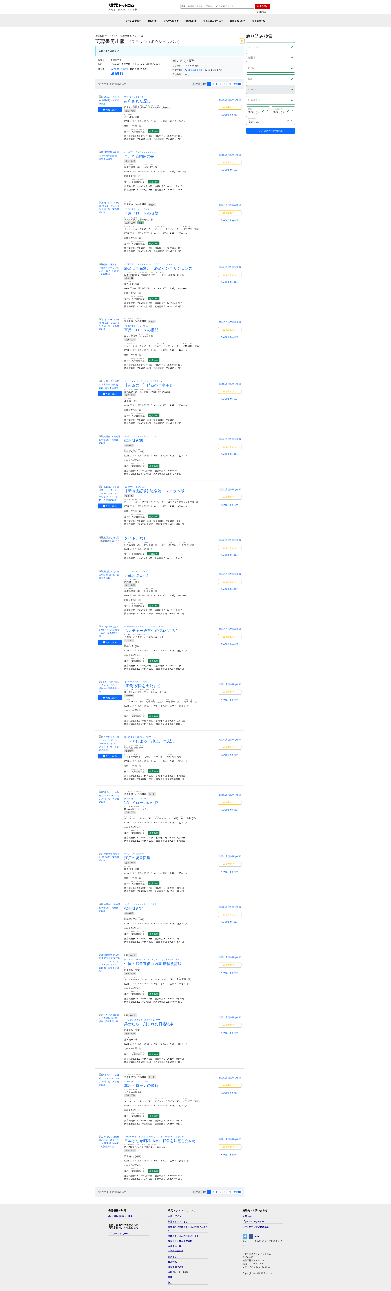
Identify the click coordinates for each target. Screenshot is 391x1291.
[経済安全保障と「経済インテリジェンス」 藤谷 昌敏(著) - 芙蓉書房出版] (110, 269)
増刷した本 (191, 21)
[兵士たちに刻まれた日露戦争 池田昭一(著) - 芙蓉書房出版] (110, 1018)
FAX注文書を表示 (229, 114)
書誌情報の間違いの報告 (120, 1216)
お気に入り (231, 107)
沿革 (170, 1277)
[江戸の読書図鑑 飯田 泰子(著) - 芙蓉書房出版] (110, 857)
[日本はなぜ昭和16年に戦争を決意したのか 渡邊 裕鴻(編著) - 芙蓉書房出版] (110, 1141)
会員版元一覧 (258, 21)
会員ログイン (174, 1216)
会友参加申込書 (175, 1267)
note (256, 1236)
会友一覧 (172, 1261)
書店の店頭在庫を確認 (230, 99)
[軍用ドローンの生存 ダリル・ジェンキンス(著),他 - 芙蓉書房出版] (110, 797)
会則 (170, 1272)
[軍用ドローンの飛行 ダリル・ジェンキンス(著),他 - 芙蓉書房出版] (110, 1079)
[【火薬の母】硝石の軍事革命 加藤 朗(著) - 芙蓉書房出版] (110, 384)
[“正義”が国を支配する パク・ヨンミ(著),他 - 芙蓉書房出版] (110, 686)
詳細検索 (261, 12)
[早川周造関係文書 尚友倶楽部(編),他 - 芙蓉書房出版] (110, 155)
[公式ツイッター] (117, 73)
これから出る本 (171, 21)
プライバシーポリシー (254, 1221)
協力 (170, 1282)
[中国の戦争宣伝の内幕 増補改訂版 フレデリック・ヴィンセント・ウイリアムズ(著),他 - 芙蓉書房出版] (110, 962)
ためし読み (111, 109)
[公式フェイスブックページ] (121, 73)
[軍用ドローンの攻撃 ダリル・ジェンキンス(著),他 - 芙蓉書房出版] (110, 207)
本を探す (263, 6)
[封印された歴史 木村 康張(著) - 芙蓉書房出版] (110, 100)
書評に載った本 (237, 21)
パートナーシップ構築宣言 (256, 1226)
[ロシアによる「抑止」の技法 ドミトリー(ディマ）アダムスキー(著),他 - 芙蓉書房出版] (110, 743)
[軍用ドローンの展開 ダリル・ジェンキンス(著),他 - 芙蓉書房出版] (110, 324)
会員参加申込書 (175, 1251)
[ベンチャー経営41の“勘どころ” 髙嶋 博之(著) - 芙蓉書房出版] (110, 631)
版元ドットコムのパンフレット (183, 1235)
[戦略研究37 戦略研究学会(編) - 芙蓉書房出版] (110, 907)
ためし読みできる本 (213, 21)
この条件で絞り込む (272, 130)
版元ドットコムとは (178, 1221)
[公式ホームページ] (112, 73)
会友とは (172, 1256)
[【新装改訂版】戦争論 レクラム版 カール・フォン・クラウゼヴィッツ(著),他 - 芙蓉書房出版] (110, 493)
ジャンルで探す (133, 21)
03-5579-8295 (120, 68)
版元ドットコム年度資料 (180, 1241)
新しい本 (152, 21)
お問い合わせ (249, 1216)
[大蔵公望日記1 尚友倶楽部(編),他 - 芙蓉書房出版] (110, 574)
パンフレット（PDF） (119, 1233)
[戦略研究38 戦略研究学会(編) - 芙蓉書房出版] (110, 439)
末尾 (236, 83)
